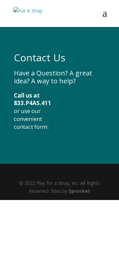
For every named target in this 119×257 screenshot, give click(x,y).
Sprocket (79, 191)
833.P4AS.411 (32, 103)
